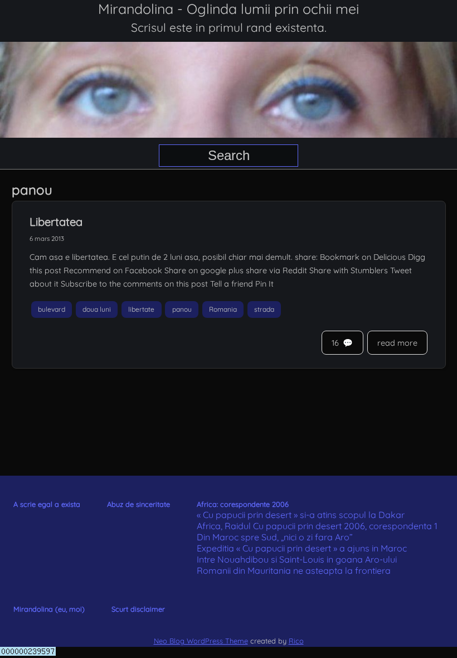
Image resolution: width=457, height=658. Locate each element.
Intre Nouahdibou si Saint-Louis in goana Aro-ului (297, 559)
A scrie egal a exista (46, 504)
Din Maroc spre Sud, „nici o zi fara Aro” (275, 537)
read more (397, 343)
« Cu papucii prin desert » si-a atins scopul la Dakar (301, 514)
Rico (296, 640)
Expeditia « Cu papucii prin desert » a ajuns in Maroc (302, 548)
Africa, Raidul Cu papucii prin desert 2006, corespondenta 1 (317, 525)
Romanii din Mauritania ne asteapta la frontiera (294, 570)
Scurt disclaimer (138, 608)
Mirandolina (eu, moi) (49, 608)
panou (182, 309)
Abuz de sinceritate (138, 504)
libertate (141, 309)
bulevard (51, 309)
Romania (223, 309)
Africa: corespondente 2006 (243, 504)
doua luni (96, 309)
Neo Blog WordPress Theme (201, 640)
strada (264, 309)
